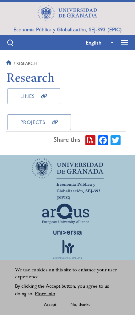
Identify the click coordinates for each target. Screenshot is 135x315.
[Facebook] (103, 140)
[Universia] (67, 232)
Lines (27, 96)
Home (9, 63)
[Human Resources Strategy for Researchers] (67, 249)
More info (45, 293)
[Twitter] (116, 140)
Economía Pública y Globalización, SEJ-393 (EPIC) (68, 29)
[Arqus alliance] (65, 214)
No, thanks (80, 304)
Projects (32, 122)
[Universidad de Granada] (67, 12)
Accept (50, 304)
